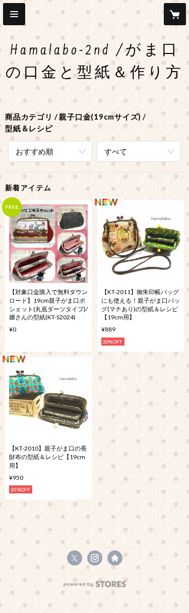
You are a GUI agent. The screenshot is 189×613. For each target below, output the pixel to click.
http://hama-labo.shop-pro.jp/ (114, 558)
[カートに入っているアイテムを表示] (175, 14)
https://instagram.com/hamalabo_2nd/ (94, 558)
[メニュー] (14, 14)
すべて (115, 151)
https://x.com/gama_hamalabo (74, 558)
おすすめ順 (34, 151)
